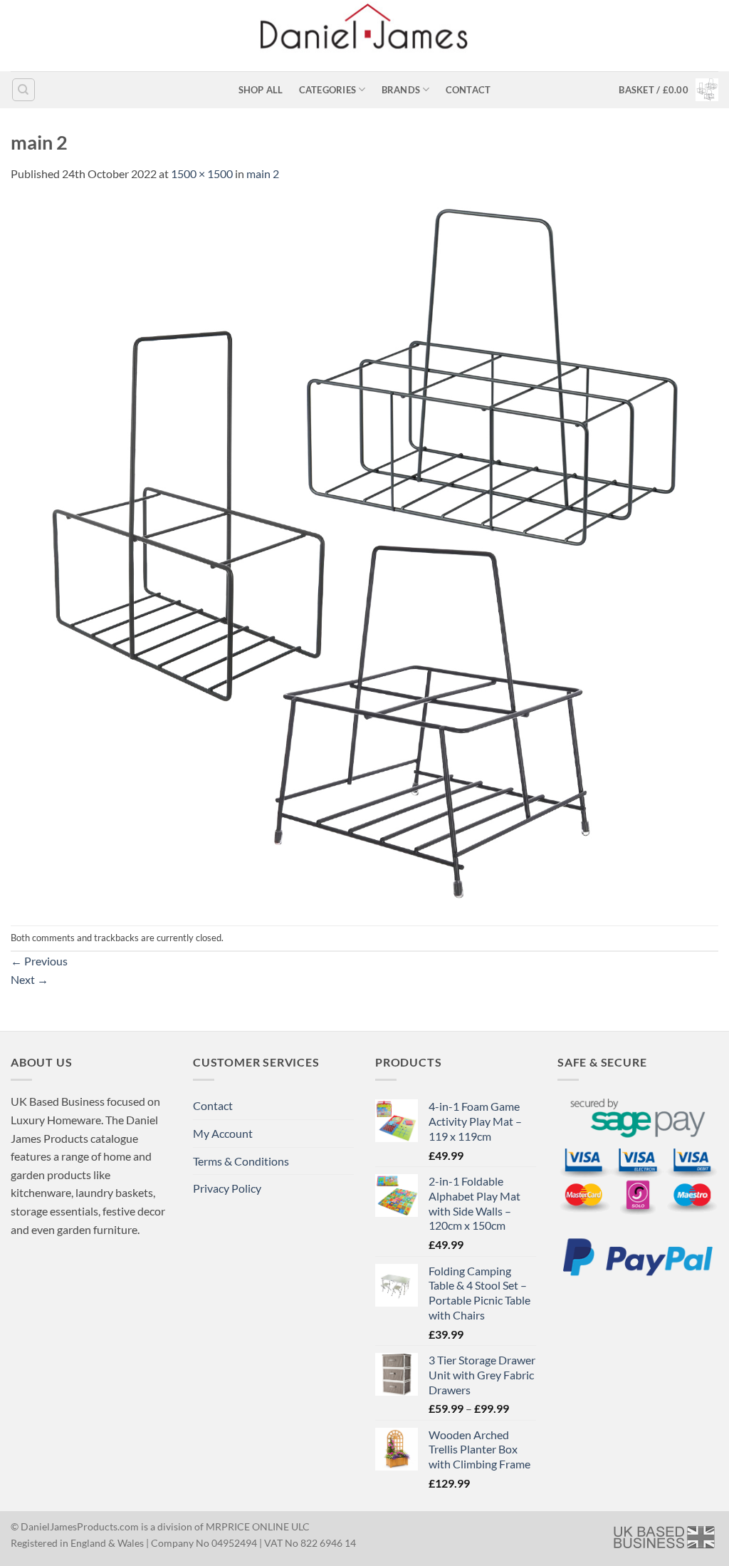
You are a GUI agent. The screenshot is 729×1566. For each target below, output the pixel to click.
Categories (328, 89)
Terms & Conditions (241, 1161)
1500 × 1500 (202, 173)
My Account (223, 1133)
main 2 (262, 173)
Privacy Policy (227, 1188)
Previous (39, 961)
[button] (668, 89)
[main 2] (364, 552)
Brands (401, 89)
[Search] (23, 89)
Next (29, 979)
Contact (468, 89)
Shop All (260, 89)
